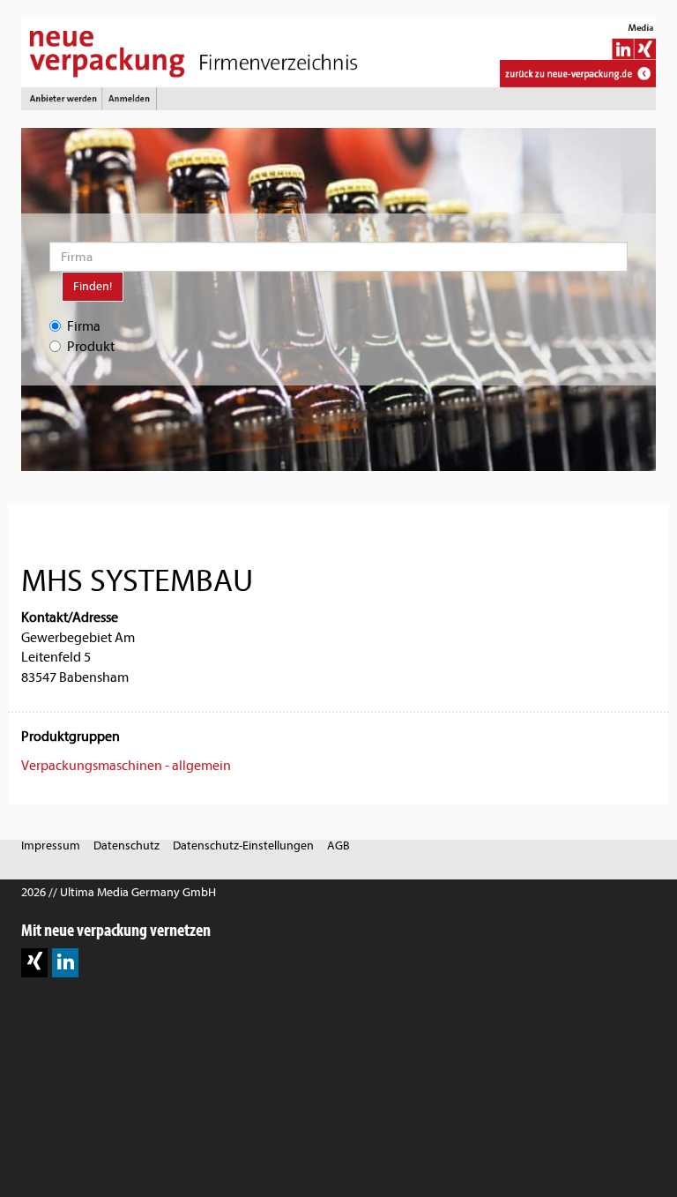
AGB (338, 845)
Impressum (50, 845)
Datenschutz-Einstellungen (243, 845)
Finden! (92, 286)
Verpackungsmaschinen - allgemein (126, 766)
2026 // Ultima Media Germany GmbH (118, 892)
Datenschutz (126, 845)
